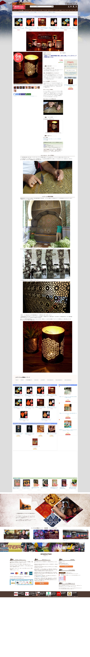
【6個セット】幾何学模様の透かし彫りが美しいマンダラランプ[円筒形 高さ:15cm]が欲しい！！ (70, 67)
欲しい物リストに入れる (71, 70)
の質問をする (70, 73)
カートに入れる (68, 401)
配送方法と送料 (40, 576)
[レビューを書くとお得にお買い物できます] (28, 95)
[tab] (15, 10)
